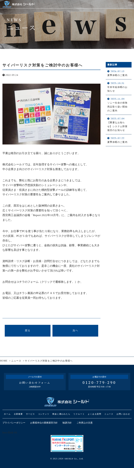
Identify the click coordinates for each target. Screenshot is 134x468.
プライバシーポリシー (13, 423)
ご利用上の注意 (85, 423)
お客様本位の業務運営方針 (44, 423)
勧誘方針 (67, 423)
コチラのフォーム (27, 281)
